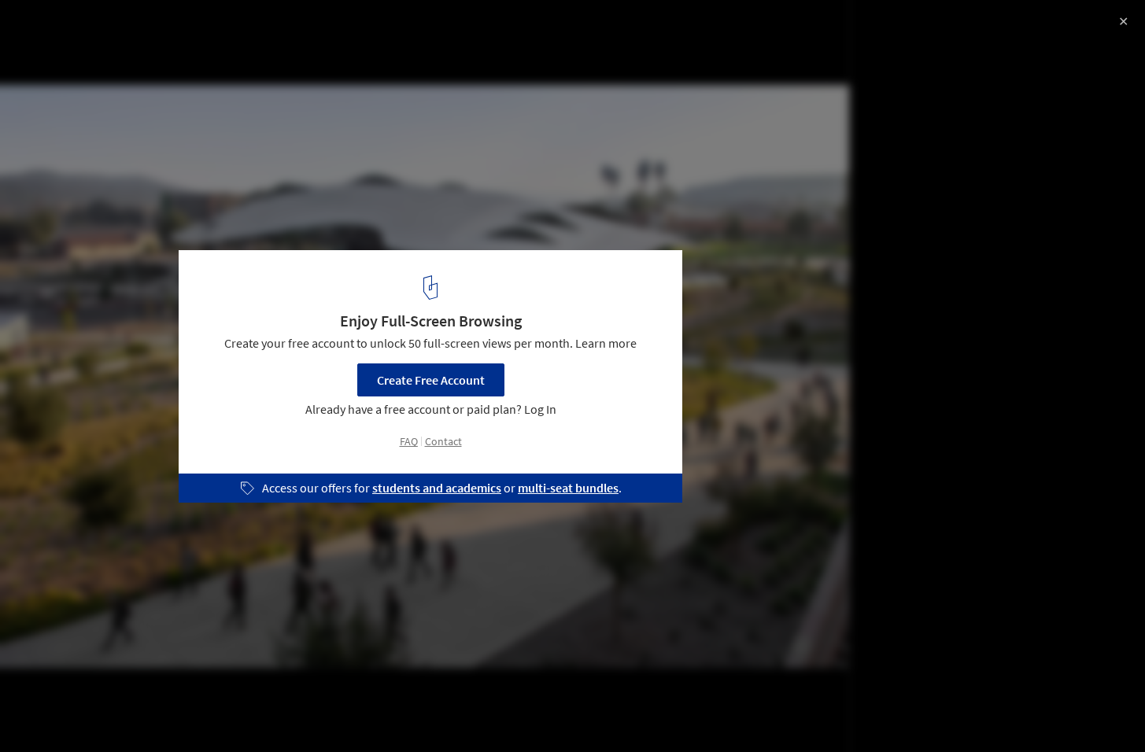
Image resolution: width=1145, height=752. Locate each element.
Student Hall (190, 712)
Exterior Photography (78, 712)
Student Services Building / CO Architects (178, 28)
